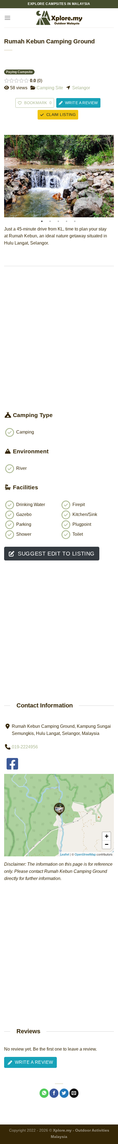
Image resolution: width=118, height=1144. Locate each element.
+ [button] (106, 836)
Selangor (81, 87)
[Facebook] (12, 767)
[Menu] (7, 17)
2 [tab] (50, 221)
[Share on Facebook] (53, 1093)
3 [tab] (58, 221)
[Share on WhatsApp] (44, 1093)
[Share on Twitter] (64, 1093)
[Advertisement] (59, 349)
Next (108, 176)
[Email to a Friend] (73, 1093)
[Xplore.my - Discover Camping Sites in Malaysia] (59, 17)
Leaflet (64, 854)
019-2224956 (25, 747)
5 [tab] (75, 221)
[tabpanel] (59, 176)
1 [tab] (42, 221)
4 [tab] (66, 221)
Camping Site (49, 87)
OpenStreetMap (85, 854)
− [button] (106, 844)
